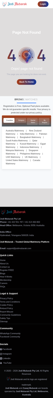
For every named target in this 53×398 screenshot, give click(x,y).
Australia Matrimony (15, 131)
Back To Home (26, 82)
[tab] (9, 120)
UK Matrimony (30, 157)
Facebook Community (10, 337)
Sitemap (4, 321)
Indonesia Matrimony (28, 147)
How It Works (6, 277)
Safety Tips (5, 318)
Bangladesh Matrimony (29, 137)
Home (3, 260)
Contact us (5, 267)
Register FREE (7, 270)
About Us (4, 264)
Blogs (2, 273)
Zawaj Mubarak (30, 388)
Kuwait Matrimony (27, 144)
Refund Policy (6, 308)
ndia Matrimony (27, 134)
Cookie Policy (6, 305)
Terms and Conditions (10, 302)
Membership (5, 280)
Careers (3, 283)
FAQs (2, 287)
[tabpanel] (26, 147)
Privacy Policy (6, 298)
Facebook (7, 349)
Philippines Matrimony (29, 154)
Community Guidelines (10, 315)
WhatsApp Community (10, 333)
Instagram (7, 354)
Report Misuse (6, 312)
